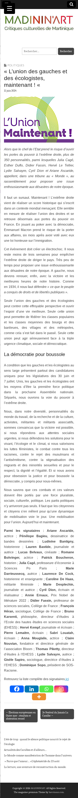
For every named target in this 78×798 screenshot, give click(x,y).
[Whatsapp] (46, 689)
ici (67, 679)
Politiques (15, 65)
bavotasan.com (56, 792)
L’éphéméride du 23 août (46, 761)
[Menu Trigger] (9, 8)
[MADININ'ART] (39, 21)
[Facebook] (17, 689)
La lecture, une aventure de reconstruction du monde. (35, 767)
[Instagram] (61, 689)
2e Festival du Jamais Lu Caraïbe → (55, 714)
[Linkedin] (32, 689)
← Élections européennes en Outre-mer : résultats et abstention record (21, 715)
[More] (39, 696)
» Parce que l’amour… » (18, 761)
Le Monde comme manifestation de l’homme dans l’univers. (38, 755)
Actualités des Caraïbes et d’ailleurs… (25, 750)
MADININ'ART (38, 788)
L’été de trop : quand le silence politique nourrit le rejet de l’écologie (37, 742)
